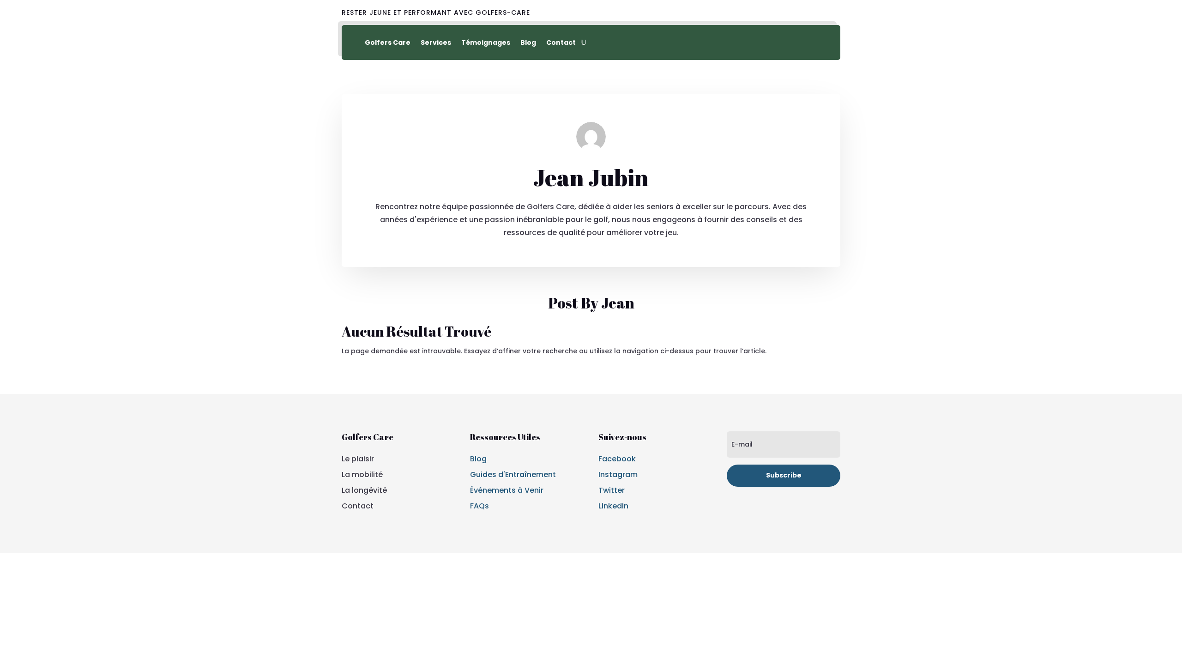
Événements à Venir (506, 490)
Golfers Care (387, 42)
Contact (561, 42)
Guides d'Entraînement (513, 474)
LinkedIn (613, 506)
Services (436, 42)
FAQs (479, 506)
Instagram (618, 474)
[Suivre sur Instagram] (833, 13)
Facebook (617, 458)
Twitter (611, 490)
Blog (528, 42)
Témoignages (485, 42)
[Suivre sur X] (811, 13)
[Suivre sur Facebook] (790, 13)
